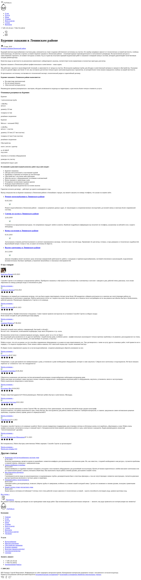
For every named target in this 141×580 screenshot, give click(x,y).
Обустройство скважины (14, 545)
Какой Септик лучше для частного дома (19, 487)
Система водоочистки (12, 551)
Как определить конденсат (14, 472)
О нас (7, 13)
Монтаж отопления (12, 543)
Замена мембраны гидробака (15, 465)
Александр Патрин (7, 290)
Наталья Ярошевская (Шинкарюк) (13, 437)
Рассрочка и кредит (12, 532)
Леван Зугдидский (7, 307)
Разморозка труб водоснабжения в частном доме (22, 457)
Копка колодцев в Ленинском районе (21, 231)
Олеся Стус (5, 355)
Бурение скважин (11, 547)
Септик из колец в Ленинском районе (22, 214)
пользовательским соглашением (47, 574)
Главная (8, 517)
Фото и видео (10, 21)
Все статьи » (5, 494)
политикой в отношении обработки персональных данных (80, 574)
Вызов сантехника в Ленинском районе (22, 248)
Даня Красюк (5, 420)
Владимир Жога (6, 388)
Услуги (7, 15)
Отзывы (8, 19)
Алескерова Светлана (8, 402)
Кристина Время (7, 274)
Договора (8, 533)
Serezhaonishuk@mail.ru (13, 564)
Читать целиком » (7, 286)
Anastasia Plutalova (7, 323)
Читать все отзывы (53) (9, 449)
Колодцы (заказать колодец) (15, 549)
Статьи (7, 23)
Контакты (8, 24)
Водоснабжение (10, 541)
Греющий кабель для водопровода (17, 480)
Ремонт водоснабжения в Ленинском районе (24, 197)
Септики (8, 553)
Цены (7, 17)
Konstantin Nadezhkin (8, 371)
